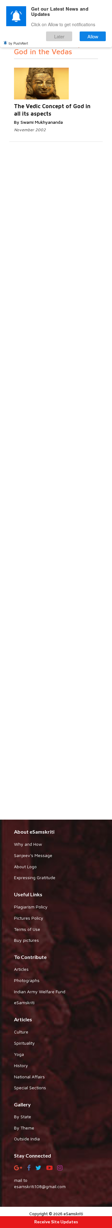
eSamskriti (24, 1002)
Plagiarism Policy (31, 906)
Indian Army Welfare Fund (39, 991)
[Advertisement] (56, 594)
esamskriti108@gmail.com (40, 1186)
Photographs (27, 980)
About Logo (25, 866)
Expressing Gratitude (34, 877)
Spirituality (24, 1043)
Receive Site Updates (56, 1221)
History (21, 1065)
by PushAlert (18, 43)
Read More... (64, 77)
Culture (21, 1031)
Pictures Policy (28, 918)
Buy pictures (26, 940)
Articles (21, 969)
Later (59, 36)
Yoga (19, 1054)
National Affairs (29, 1076)
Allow (92, 36)
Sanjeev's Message (33, 855)
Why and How (28, 844)
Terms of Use (27, 929)
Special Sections (30, 1087)
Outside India (27, 1138)
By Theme (24, 1127)
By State (22, 1116)
